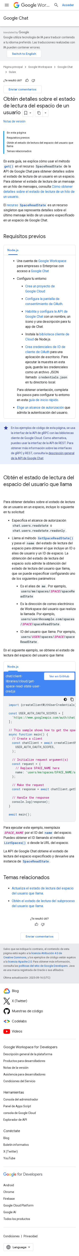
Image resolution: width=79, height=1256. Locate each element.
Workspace (43, 5)
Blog (6, 1138)
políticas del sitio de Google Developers (43, 965)
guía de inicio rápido (43, 400)
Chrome (8, 1192)
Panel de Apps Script (17, 1106)
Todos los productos (16, 1219)
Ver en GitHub (59, 676)
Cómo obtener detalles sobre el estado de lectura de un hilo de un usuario (39, 192)
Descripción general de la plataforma (27, 1054)
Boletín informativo (16, 1144)
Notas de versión (14, 121)
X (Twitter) (10, 1151)
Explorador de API (15, 1119)
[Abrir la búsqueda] (56, 5)
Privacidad (30, 1236)
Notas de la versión (15, 1067)
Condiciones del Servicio (19, 1081)
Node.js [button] (13, 250)
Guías (12, 72)
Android (8, 1185)
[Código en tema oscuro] (65, 699)
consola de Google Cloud (19, 1113)
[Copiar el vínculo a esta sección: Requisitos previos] (50, 236)
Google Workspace (40, 66)
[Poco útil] (33, 80)
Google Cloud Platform (18, 1205)
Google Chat (15, 18)
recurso (26, 205)
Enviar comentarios (22, 89)
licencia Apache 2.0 (20, 961)
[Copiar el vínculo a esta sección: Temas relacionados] (54, 877)
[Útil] (27, 80)
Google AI (9, 1212)
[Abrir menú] (7, 5)
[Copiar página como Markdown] (39, 112)
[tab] (13, 250)
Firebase (9, 1198)
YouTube (9, 1158)
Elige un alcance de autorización (40, 408)
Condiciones (11, 1236)
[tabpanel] (39, 336)
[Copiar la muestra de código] (72, 699)
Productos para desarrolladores (24, 1061)
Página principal (13, 66)
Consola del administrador (20, 1099)
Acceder (68, 5)
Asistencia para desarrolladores (24, 1074)
